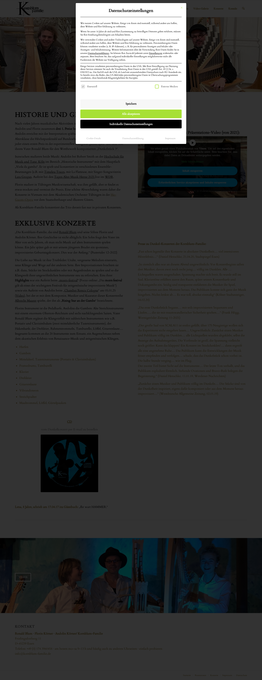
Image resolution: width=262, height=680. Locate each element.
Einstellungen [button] (155, 53)
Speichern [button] (131, 104)
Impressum (170, 138)
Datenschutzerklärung (98, 53)
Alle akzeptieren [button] (131, 114)
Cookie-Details (94, 138)
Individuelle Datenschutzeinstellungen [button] (131, 124)
